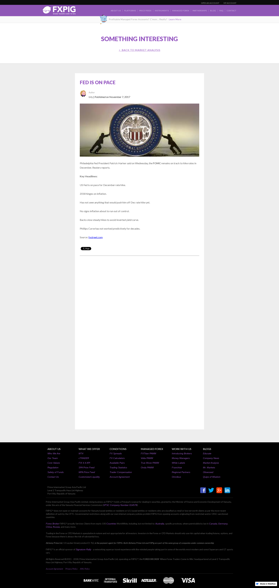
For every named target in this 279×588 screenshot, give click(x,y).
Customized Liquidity (89, 477)
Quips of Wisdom (211, 477)
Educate (207, 453)
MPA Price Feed (87, 472)
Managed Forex (180, 11)
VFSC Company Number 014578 (120, 505)
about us (116, 11)
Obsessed (208, 472)
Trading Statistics (118, 467)
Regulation (52, 467)
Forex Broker (52, 523)
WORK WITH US (181, 448)
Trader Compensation (121, 472)
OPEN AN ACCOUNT (210, 3)
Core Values (53, 463)
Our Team (52, 458)
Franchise (177, 467)
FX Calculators (117, 458)
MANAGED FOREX (152, 448)
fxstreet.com (95, 237)
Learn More (175, 19)
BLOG (213, 11)
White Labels (178, 463)
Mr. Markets (209, 467)
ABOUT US (54, 448)
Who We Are (53, 453)
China (49, 527)
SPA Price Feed (86, 467)
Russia (56, 527)
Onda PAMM (147, 467)
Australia (159, 523)
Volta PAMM (147, 458)
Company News (211, 458)
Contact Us (53, 477)
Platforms (130, 11)
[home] (59, 11)
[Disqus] (139, 299)
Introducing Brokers (182, 453)
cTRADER (84, 458)
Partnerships (200, 11)
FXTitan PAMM (148, 453)
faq (221, 11)
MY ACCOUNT (230, 3)
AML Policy (85, 569)
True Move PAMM (150, 463)
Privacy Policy (71, 569)
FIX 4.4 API (84, 463)
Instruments (162, 11)
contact (231, 11)
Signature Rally (83, 549)
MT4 (81, 453)
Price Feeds (145, 11)
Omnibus (176, 477)
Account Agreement (120, 477)
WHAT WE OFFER (89, 448)
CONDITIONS (118, 448)
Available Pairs (117, 463)
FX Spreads (116, 453)
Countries (111, 523)
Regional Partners (181, 472)
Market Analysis (211, 463)
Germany (223, 523)
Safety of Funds (55, 472)
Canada (213, 523)
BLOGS (207, 448)
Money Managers (181, 458)
